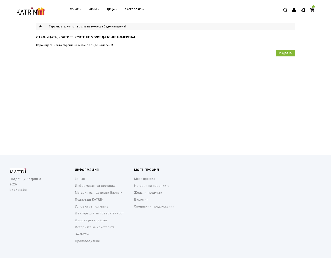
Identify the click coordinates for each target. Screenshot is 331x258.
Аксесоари (133, 9)
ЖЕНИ (92, 9)
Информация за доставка (95, 186)
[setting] (303, 9)
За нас (80, 179)
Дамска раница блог (91, 220)
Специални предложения (154, 206)
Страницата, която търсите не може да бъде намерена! (87, 26)
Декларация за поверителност (99, 213)
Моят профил (144, 179)
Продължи (285, 53)
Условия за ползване (92, 206)
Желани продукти (148, 192)
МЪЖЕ (74, 9)
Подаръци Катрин (24, 179)
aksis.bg (20, 190)
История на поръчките (152, 186)
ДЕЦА (111, 9)
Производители (87, 241)
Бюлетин (141, 199)
